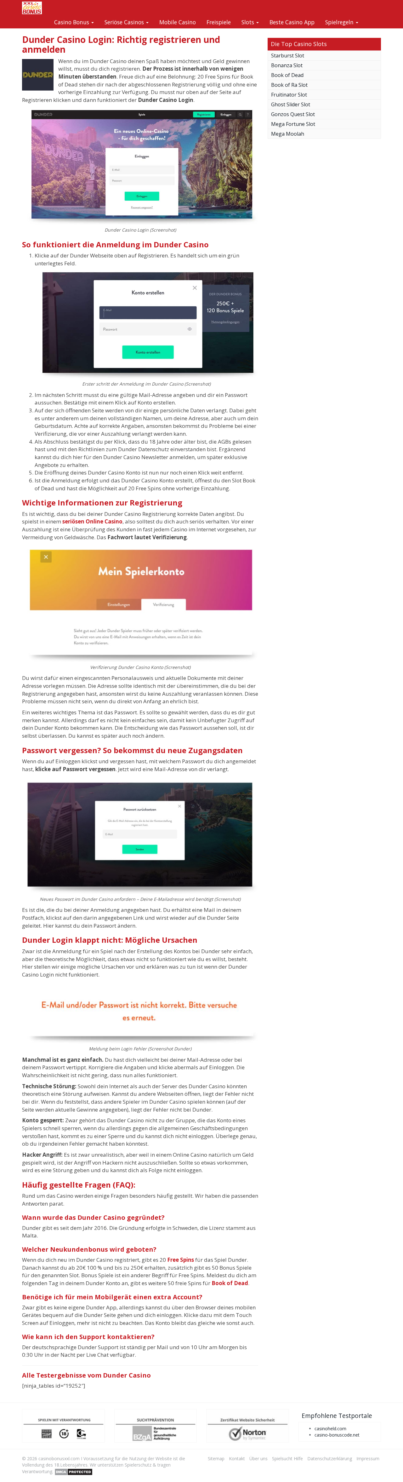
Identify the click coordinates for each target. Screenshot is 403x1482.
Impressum (367, 1458)
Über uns (258, 1458)
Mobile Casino (177, 22)
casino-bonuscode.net (337, 1435)
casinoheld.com (330, 1429)
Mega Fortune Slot (293, 124)
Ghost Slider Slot (290, 104)
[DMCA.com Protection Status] (73, 1471)
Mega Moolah (287, 133)
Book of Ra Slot (289, 84)
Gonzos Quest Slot (293, 114)
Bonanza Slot (287, 65)
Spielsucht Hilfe (287, 1458)
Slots (248, 22)
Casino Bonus (72, 22)
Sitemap (216, 1458)
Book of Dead (287, 75)
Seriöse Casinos (125, 22)
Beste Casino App (292, 22)
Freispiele (219, 22)
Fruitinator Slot (289, 94)
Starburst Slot (287, 55)
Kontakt (237, 1458)
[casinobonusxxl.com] (32, 8)
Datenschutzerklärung (329, 1458)
